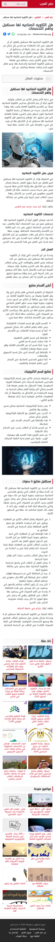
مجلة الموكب (21, 936)
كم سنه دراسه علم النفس (28, 206)
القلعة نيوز (35, 936)
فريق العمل (26, 932)
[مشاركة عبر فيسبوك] (4, 34)
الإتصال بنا (13, 932)
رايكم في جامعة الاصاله (29, 608)
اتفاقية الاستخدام (18, 929)
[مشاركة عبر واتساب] (13, 34)
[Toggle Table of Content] (47, 79)
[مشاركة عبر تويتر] (9, 34)
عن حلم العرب (40, 932)
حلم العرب (46, 4)
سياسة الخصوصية (37, 929)
